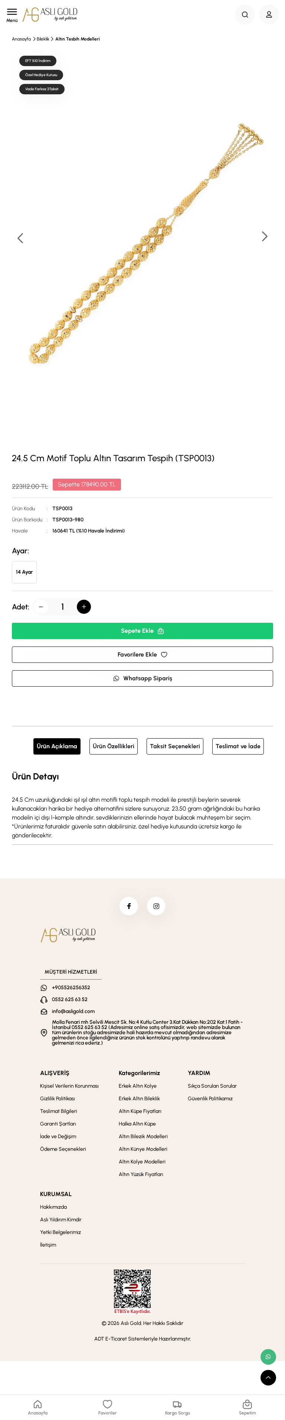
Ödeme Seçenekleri (63, 1149)
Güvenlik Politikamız (210, 1098)
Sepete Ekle (137, 630)
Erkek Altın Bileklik (139, 1098)
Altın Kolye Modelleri (142, 1162)
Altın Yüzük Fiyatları (141, 1174)
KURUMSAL (56, 1194)
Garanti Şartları (58, 1124)
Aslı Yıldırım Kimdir (61, 1220)
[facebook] (128, 906)
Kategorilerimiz (139, 1073)
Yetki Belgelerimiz (60, 1232)
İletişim (48, 1245)
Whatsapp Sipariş (147, 678)
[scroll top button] (268, 1377)
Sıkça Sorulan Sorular (212, 1086)
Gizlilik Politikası (57, 1098)
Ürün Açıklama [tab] (57, 746)
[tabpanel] (142, 804)
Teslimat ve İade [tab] (238, 746)
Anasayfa (21, 39)
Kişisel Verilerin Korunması (69, 1086)
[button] (264, 237)
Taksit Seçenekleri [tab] (175, 746)
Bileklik (43, 39)
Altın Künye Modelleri (143, 1149)
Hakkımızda (53, 1207)
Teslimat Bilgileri (58, 1111)
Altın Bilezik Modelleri (143, 1136)
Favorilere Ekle (137, 654)
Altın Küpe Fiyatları (140, 1111)
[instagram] (156, 906)
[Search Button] (245, 14)
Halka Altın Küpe (137, 1124)
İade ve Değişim (58, 1136)
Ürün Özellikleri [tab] (113, 746)
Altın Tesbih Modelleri (77, 39)
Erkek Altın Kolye (138, 1086)
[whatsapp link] (268, 1357)
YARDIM (199, 1073)
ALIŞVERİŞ (54, 1073)
